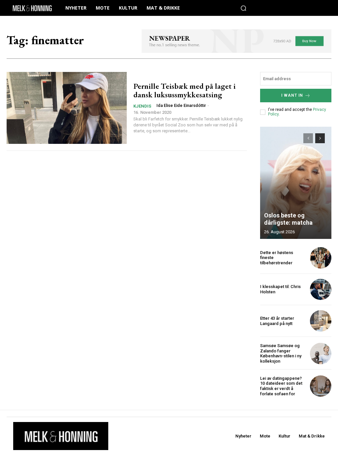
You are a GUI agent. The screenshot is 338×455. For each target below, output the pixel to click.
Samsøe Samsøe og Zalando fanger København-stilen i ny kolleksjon (280, 353)
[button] (243, 8)
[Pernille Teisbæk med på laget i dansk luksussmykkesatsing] (67, 108)
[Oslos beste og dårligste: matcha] (295, 183)
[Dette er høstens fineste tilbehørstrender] (320, 258)
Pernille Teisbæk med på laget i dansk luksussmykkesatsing (184, 90)
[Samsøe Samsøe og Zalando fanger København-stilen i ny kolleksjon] (320, 353)
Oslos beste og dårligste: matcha (288, 219)
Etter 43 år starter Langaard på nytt (277, 321)
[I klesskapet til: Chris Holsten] (320, 289)
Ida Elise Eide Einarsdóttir (181, 105)
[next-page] (320, 138)
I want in (292, 95)
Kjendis (142, 106)
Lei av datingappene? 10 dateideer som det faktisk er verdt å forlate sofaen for (281, 386)
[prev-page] (308, 138)
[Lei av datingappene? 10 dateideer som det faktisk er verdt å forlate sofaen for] (320, 386)
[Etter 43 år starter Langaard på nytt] (320, 321)
